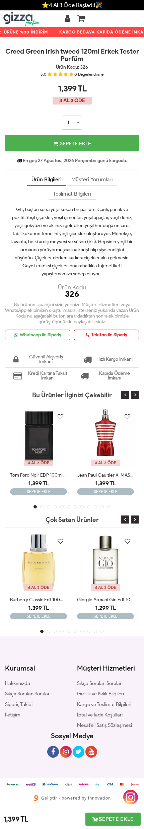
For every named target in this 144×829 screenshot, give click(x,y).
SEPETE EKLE (74, 143)
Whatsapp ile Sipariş (40, 335)
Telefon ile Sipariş (109, 335)
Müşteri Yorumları (92, 179)
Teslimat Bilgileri (72, 194)
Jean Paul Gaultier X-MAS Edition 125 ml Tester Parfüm (105, 475)
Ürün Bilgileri (46, 179)
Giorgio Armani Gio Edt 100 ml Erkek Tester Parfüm (105, 600)
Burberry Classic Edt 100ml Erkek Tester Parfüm (38, 600)
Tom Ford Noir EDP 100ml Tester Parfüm (38, 475)
